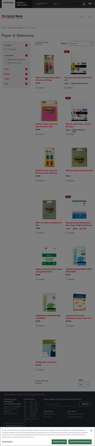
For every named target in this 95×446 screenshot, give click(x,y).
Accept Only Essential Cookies (80, 442)
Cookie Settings (7, 442)
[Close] (91, 430)
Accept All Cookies (59, 442)
